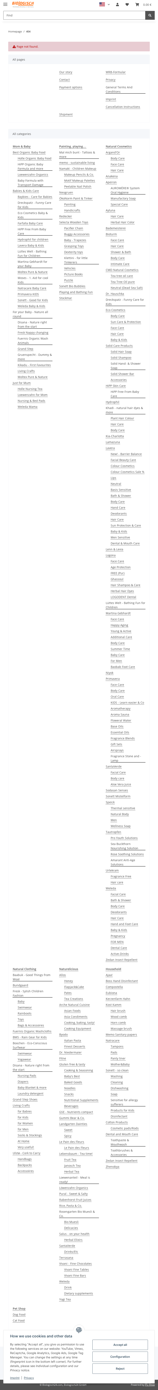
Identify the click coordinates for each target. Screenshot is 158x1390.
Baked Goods (73, 1082)
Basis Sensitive (121, 490)
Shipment (66, 114)
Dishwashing (119, 1088)
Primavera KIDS (28, 294)
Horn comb (118, 1023)
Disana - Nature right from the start (32, 324)
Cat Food (19, 1320)
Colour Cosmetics (123, 466)
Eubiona (111, 993)
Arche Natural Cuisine (74, 1005)
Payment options (70, 87)
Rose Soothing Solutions (127, 854)
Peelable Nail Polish (77, 186)
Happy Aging (119, 625)
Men (114, 820)
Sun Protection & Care (126, 525)
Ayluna (110, 210)
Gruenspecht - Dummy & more (35, 357)
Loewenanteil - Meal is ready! (74, 1180)
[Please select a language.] (104, 4)
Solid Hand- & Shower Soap (126, 366)
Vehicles (70, 268)
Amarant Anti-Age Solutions (123, 862)
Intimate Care (120, 264)
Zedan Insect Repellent (121, 960)
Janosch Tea (72, 1166)
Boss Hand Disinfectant (122, 981)
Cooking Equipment (77, 1028)
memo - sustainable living (77, 163)
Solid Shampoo (121, 358)
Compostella (114, 987)
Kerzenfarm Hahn (118, 999)
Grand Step (25, 349)
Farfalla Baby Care (30, 223)
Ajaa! (109, 975)
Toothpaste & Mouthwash (120, 1142)
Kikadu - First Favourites (34, 365)
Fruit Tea (70, 1160)
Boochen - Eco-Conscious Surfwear (30, 1045)
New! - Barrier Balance (126, 454)
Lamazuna (113, 442)
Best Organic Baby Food (29, 152)
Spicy (67, 1136)
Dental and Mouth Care (122, 1134)
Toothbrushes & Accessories (122, 1152)
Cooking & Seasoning (78, 1070)
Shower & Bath (121, 252)
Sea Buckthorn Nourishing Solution (124, 846)
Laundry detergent (30, 1093)
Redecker (65, 216)
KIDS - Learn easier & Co (127, 702)
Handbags (25, 1159)
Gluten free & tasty (72, 1064)
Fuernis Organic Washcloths (32, 1031)
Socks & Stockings (30, 1135)
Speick (110, 802)
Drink (68, 1287)
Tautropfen (113, 832)
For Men (116, 661)
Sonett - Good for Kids (33, 300)
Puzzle (68, 280)
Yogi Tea (65, 1299)
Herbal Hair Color (123, 222)
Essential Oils (120, 732)
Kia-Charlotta (115, 436)
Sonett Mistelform (118, 796)
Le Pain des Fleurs (71, 1142)
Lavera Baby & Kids (31, 245)
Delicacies (71, 1228)
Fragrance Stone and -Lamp (126, 758)
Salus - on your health (74, 1234)
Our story (65, 72)
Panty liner (118, 1058)
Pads (114, 1052)
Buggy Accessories (76, 234)
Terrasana (66, 1258)
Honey (68, 981)
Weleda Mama (27, 407)
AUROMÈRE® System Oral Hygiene (125, 190)
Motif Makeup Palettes (79, 180)
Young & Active (121, 631)
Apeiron (111, 182)
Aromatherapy (120, 708)
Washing (117, 1076)
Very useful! (26, 1147)
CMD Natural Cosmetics (122, 270)
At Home (23, 1141)
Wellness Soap (121, 826)
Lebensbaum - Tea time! (76, 1154)
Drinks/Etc (71, 1252)
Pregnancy (118, 936)
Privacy (29, 1378)
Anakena (112, 176)
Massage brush (121, 1028)
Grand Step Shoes (25, 1099)
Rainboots (24, 1013)
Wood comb (119, 1017)
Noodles (70, 1088)
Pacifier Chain (73, 228)
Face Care (117, 164)
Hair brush (118, 1011)
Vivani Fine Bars (75, 1275)
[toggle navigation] (5, 2)
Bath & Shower (121, 496)
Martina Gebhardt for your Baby (32, 264)
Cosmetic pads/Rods (125, 1128)
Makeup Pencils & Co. (79, 174)
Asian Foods (72, 1011)
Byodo (63, 1034)
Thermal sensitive (123, 808)
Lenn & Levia (114, 549)
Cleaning (117, 1082)
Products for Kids (122, 1110)
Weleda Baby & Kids (31, 306)
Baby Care (118, 655)
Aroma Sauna (120, 714)
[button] (117, 4)
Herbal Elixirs (73, 1240)
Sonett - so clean (117, 1070)
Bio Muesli (71, 1222)
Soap (114, 1094)
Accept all (120, 1344)
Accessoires (26, 1171)
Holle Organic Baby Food (34, 158)
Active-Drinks (120, 954)
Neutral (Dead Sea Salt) (127, 288)
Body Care (118, 158)
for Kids (23, 1117)
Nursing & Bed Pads (31, 401)
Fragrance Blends (123, 738)
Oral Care (117, 696)
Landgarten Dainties (73, 1124)
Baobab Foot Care (123, 667)
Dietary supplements (78, 1293)
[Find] (150, 15)
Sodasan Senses (117, 790)
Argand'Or (113, 152)
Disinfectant (119, 1116)
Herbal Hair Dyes (122, 591)
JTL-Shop (150, 1385)
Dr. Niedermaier (70, 1052)
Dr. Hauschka (115, 294)
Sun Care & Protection (126, 322)
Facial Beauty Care (123, 460)
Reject (120, 1368)
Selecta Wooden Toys (73, 222)
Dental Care (119, 948)
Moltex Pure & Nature (33, 272)
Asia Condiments (75, 1017)
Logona (111, 555)
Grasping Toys (74, 246)
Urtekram (112, 870)
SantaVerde (114, 766)
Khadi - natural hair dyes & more (124, 410)
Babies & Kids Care (26, 191)
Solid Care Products (119, 346)
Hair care (117, 882)
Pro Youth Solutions (124, 838)
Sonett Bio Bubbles (72, 286)
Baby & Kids (119, 340)
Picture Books (73, 274)
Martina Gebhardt (118, 613)
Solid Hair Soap (121, 352)
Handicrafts (72, 210)
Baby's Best (72, 1076)
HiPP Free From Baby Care (32, 231)
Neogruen (66, 192)
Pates (68, 993)
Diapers (23, 1081)
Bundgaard (20, 985)
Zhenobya (112, 1167)
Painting (70, 204)
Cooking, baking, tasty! (79, 1023)
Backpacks (25, 1165)
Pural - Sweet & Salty (73, 1194)
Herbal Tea (71, 1171)
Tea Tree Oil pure (123, 282)
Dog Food (19, 1314)
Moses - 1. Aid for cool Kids (33, 280)
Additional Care (121, 637)
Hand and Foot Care (124, 924)
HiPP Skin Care (116, 386)
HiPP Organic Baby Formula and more (30, 166)
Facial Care (118, 772)
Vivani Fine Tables (76, 1269)
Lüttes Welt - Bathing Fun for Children (32, 253)
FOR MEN (117, 942)
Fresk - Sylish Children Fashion (28, 993)
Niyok (109, 673)
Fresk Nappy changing (33, 332)
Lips (113, 478)
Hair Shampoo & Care (125, 585)
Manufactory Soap (123, 198)
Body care (117, 778)
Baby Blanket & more (32, 1087)
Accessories (119, 380)
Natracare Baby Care (32, 288)
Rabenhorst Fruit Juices (75, 1200)
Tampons (117, 1046)
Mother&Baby (120, 1064)
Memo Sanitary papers (121, 1034)
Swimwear (25, 1007)
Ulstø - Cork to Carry (26, 1153)
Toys (21, 1019)
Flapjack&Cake (74, 987)
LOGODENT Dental (123, 597)
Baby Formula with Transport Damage (30, 183)
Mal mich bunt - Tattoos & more (77, 154)
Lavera (110, 448)
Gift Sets (116, 744)
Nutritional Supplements (81, 1100)
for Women (25, 1123)
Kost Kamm (113, 1005)
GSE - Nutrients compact (76, 1112)
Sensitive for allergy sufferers (124, 1102)
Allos (62, 975)
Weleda (111, 888)
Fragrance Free (121, 876)
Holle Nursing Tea (30, 389)
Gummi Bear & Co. (72, 1118)
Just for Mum (22, 383)
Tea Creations (73, 999)
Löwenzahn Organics (73, 1188)
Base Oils (117, 726)
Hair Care (117, 170)
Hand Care (118, 507)
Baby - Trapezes (75, 240)
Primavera (113, 679)
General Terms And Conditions (119, 89)
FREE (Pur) (117, 573)
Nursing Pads (27, 1076)
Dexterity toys (73, 252)
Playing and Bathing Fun (76, 292)
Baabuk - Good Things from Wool (31, 977)
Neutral (116, 484)
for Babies (25, 1111)
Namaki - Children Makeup (77, 169)
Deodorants (119, 513)
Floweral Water (121, 720)
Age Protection (121, 567)
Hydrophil (112, 402)
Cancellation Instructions (123, 107)
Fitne (62, 1058)
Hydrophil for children (33, 239)
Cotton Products (117, 1122)
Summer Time (120, 649)
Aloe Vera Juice (121, 784)
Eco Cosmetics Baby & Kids (33, 215)
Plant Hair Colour (122, 418)
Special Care (119, 204)
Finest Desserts (74, 1046)
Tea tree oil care (122, 276)
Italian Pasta (72, 1040)
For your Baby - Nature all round (30, 314)
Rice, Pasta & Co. (70, 1206)
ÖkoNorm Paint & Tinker (76, 198)
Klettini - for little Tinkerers (76, 260)
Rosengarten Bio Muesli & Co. (77, 1214)
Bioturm (111, 234)
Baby (21, 1001)
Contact (64, 80)
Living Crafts (26, 371)
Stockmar (65, 298)
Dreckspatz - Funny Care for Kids (34, 205)
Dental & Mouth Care (125, 543)
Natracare (113, 1040)
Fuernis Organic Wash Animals (33, 341)
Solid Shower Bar (122, 374)
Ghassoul (117, 579)
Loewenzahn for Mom (33, 395)
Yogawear (24, 1059)
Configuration (120, 1356)
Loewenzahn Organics (33, 174)
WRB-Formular (116, 72)
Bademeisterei (116, 228)
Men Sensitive (120, 537)
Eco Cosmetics (115, 310)
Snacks (69, 1094)
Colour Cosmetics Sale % (127, 472)
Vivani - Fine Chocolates (75, 1264)
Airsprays (117, 750)
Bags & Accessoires (31, 1025)
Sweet (68, 1130)
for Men (23, 1129)
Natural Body (120, 814)
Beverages (71, 1106)
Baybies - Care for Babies (35, 197)
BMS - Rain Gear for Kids (30, 1037)
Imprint (15, 1378)
